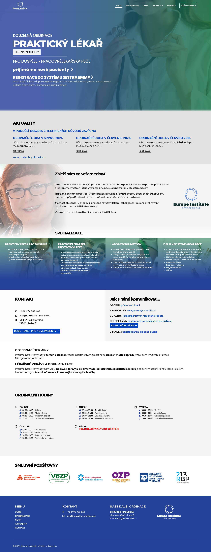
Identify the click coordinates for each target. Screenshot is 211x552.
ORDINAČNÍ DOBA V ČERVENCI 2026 (103, 138)
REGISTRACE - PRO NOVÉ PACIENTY (35, 331)
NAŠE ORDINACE (188, 5)
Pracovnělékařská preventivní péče (71, 246)
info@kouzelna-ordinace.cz (35, 315)
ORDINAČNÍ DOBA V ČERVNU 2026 (165, 138)
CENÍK (145, 5)
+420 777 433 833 (30, 311)
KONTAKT (171, 5)
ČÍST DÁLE (18, 151)
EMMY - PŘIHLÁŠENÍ (123, 325)
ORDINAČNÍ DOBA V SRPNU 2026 (38, 138)
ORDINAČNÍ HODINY (27, 52)
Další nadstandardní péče (182, 244)
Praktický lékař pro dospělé (26, 244)
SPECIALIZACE (132, 5)
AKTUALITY (158, 5)
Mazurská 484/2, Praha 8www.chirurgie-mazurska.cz (123, 515)
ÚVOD (118, 5)
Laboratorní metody (126, 244)
